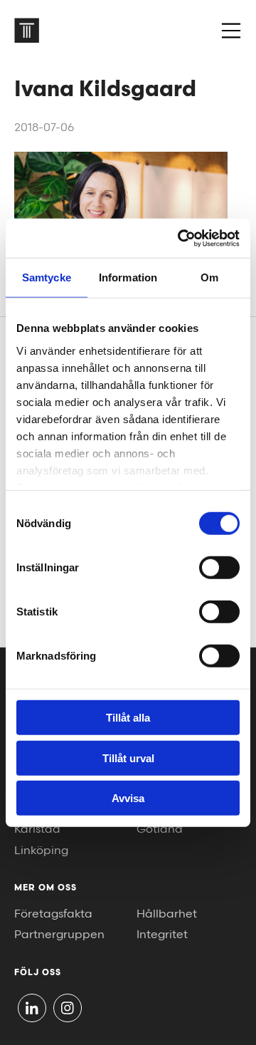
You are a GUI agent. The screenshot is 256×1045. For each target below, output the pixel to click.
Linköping (41, 851)
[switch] (219, 567)
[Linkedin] (32, 1008)
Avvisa (128, 798)
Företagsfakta (53, 914)
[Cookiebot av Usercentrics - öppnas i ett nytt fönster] (181, 238)
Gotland (160, 829)
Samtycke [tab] (46, 277)
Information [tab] (128, 277)
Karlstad (37, 829)
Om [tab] (209, 277)
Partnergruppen (59, 935)
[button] (231, 30)
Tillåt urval (128, 758)
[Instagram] (67, 1008)
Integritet (162, 935)
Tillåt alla (128, 718)
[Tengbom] (26, 30)
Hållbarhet (167, 914)
